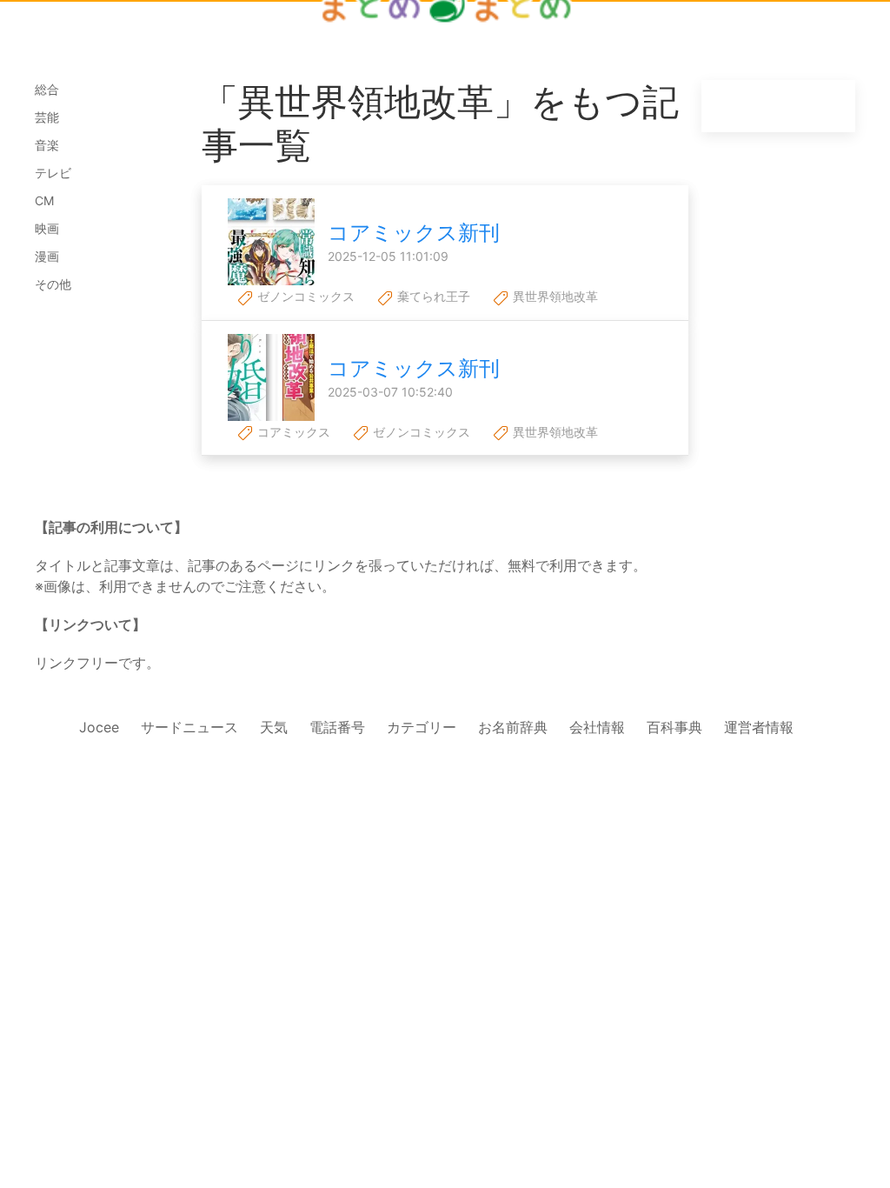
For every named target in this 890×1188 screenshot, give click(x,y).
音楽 (47, 144)
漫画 (47, 256)
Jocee (99, 727)
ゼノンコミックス (304, 296)
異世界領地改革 (553, 296)
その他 (53, 284)
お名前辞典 (513, 727)
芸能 (47, 117)
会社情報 (597, 727)
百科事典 (674, 727)
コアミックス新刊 (414, 232)
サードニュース (189, 727)
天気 (274, 727)
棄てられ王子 (432, 296)
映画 (47, 228)
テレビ (53, 172)
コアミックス (292, 431)
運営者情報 (759, 727)
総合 (47, 89)
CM (44, 200)
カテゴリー (421, 727)
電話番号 (337, 727)
